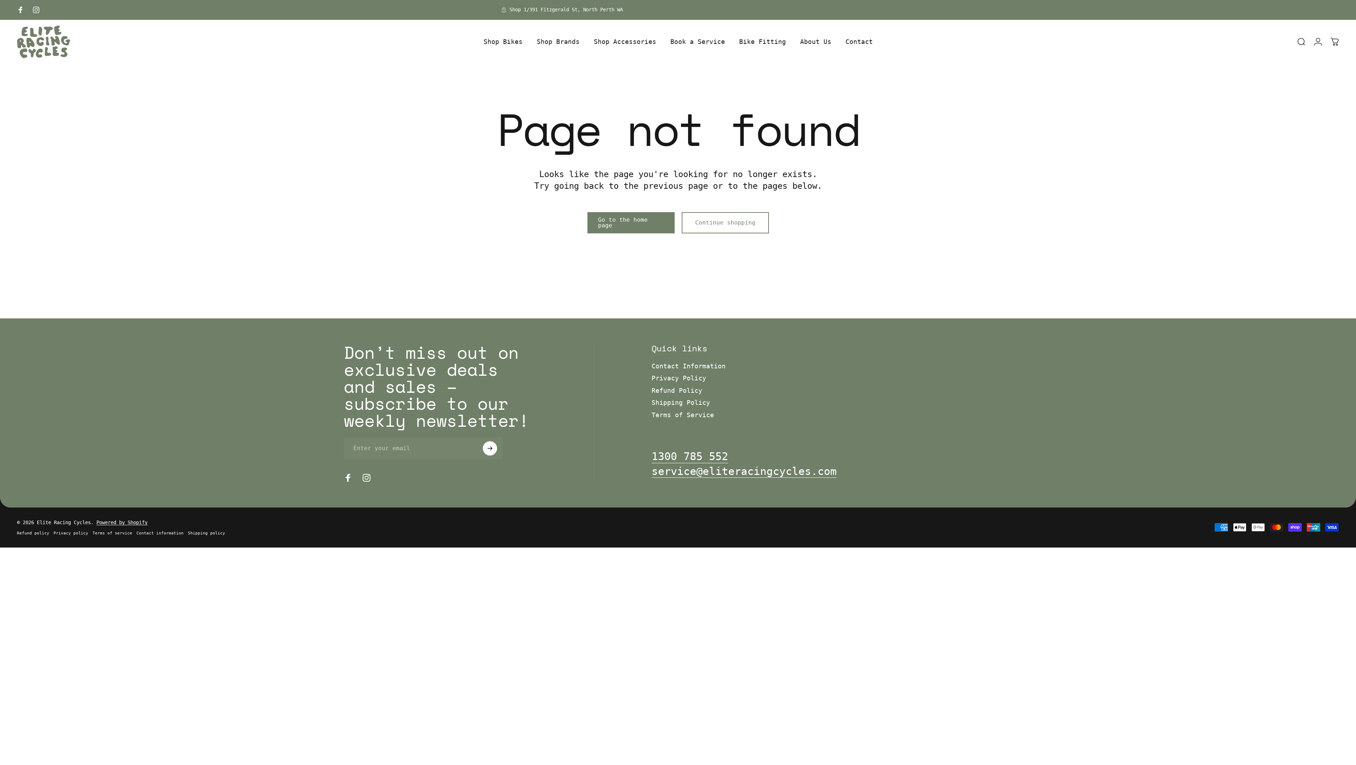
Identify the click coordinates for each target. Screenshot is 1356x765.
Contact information (160, 533)
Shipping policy (206, 533)
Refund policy (33, 533)
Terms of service (112, 533)
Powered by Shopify (121, 522)
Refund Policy (677, 390)
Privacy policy (71, 533)
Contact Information (689, 366)
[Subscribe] (490, 448)
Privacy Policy (679, 378)
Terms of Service (683, 415)
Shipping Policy (681, 402)
